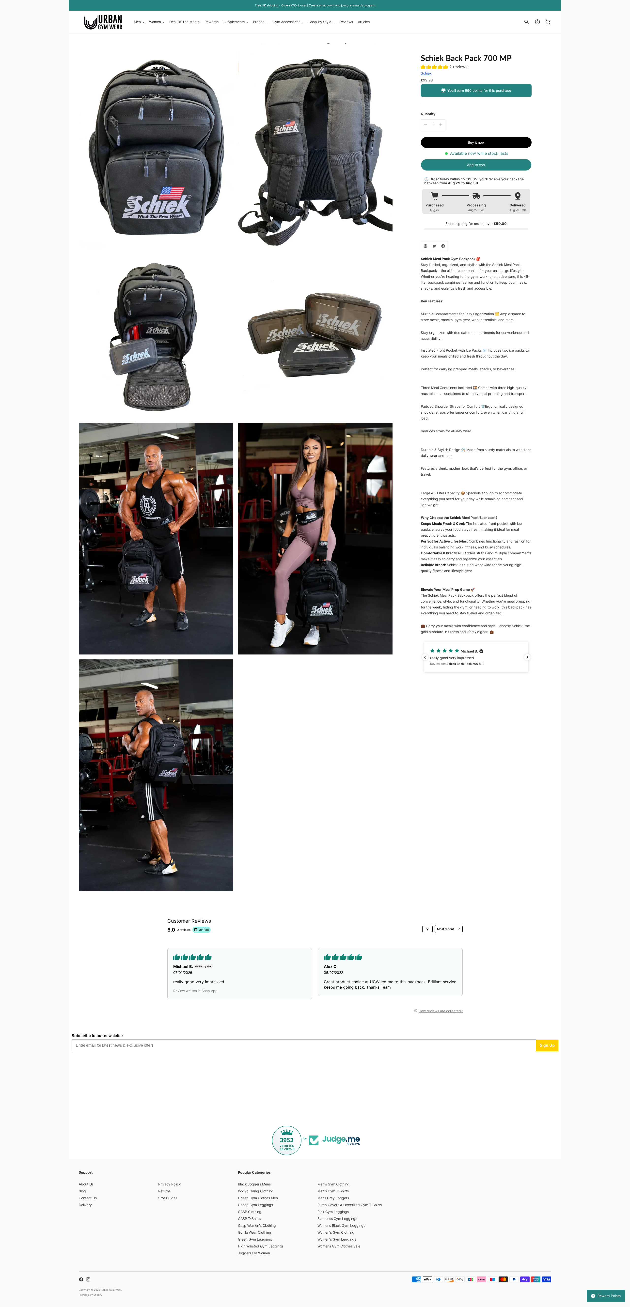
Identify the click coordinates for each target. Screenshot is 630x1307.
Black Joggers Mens (254, 1184)
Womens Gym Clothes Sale (338, 1246)
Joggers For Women (254, 1253)
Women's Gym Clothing (335, 1232)
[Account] (537, 21)
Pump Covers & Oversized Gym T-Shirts (349, 1205)
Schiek (426, 73)
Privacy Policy (169, 1184)
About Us (86, 1184)
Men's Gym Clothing (333, 1184)
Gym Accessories (286, 22)
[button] (435, 66)
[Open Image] (156, 146)
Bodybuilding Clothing (255, 1191)
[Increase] (440, 125)
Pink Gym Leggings (333, 1212)
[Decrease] (425, 125)
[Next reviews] (527, 657)
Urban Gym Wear (111, 1289)
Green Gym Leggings (255, 1239)
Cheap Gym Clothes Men (258, 1198)
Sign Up (547, 1045)
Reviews (346, 22)
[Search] (526, 21)
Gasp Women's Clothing (257, 1225)
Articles (364, 22)
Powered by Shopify (90, 1294)
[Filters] (427, 929)
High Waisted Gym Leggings (261, 1246)
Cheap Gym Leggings (255, 1205)
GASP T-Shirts (249, 1218)
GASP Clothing (249, 1212)
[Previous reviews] (425, 657)
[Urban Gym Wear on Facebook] (81, 1279)
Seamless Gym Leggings (337, 1218)
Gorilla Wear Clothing (254, 1232)
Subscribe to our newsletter (97, 1036)
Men (137, 22)
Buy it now (476, 142)
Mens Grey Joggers (333, 1198)
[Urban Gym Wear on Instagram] (88, 1279)
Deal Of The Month (184, 22)
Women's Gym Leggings (336, 1239)
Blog (82, 1191)
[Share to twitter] (434, 246)
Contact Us (88, 1198)
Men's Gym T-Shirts (333, 1191)
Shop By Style (320, 22)
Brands (258, 22)
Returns (164, 1191)
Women (155, 22)
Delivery (85, 1205)
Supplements (234, 22)
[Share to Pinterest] (425, 246)
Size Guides (167, 1198)
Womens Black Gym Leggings (341, 1225)
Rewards (212, 22)
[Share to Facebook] (443, 246)
